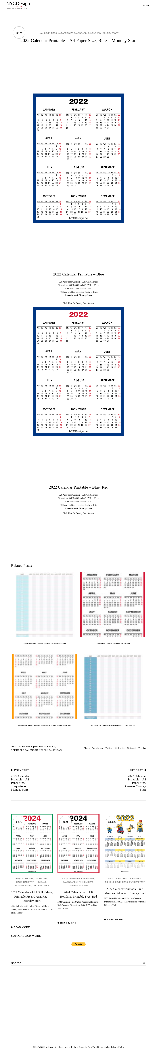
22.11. (19, 822)
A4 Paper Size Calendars (72, 33)
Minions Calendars (116, 882)
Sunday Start (137, 882)
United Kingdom (78, 885)
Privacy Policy (117, 1047)
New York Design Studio (98, 1047)
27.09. (112, 822)
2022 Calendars (47, 33)
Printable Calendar (24, 750)
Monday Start (110, 33)
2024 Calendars (24, 878)
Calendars (94, 33)
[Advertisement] (78, 70)
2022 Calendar (20, 746)
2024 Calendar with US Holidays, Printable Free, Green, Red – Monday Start (32, 896)
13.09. (18, 32)
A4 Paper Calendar (43, 746)
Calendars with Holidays (31, 882)
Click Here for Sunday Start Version (78, 303)
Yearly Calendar (50, 750)
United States (41, 885)
